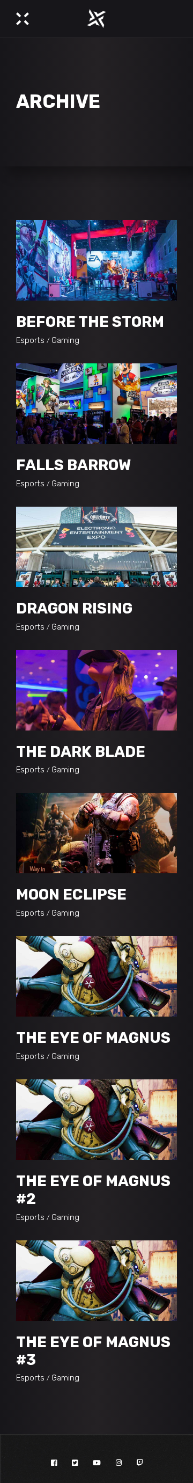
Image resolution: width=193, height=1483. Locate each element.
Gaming (65, 340)
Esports (30, 340)
